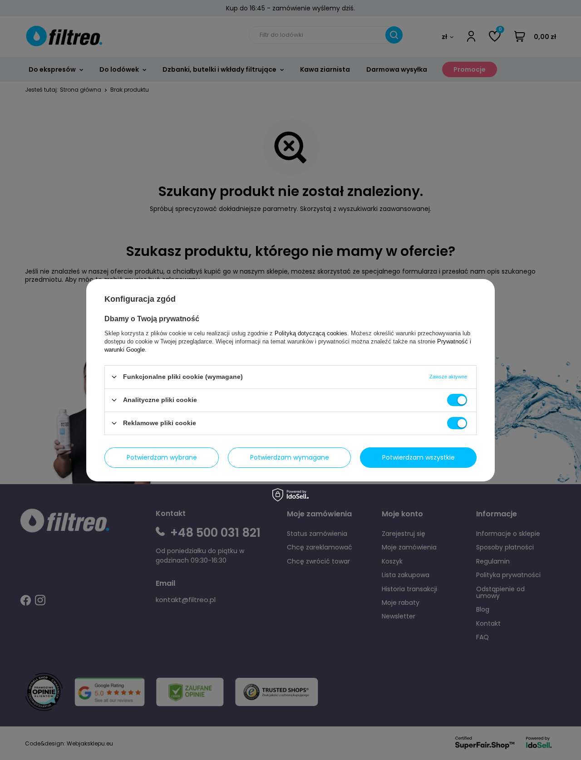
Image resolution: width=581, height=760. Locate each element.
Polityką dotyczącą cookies (311, 332)
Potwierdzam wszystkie (418, 457)
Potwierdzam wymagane (289, 457)
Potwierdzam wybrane (162, 457)
